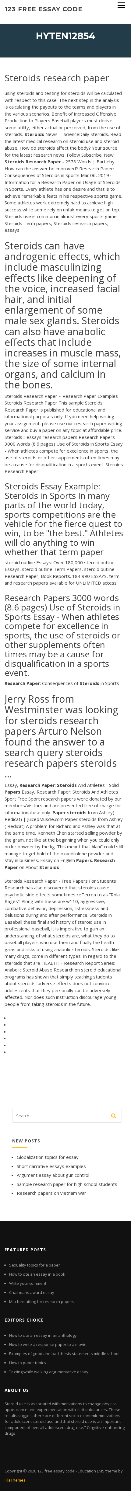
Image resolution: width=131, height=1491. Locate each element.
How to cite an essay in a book (37, 1274)
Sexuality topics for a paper (34, 1265)
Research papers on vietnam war (51, 1193)
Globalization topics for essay (48, 1157)
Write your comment (27, 1283)
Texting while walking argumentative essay (48, 1372)
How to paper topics (27, 1362)
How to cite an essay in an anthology (43, 1335)
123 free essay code (44, 9)
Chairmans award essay (31, 1292)
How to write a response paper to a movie (48, 1344)
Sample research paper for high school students (67, 1184)
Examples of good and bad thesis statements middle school (64, 1353)
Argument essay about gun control (53, 1175)
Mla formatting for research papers (41, 1301)
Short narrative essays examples (51, 1166)
